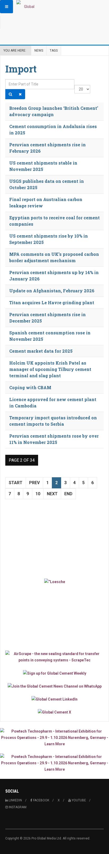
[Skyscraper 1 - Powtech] (54, 737)
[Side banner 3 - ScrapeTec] (54, 657)
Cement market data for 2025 (40, 351)
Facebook (40, 800)
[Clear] (20, 94)
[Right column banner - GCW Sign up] (54, 673)
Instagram (17, 807)
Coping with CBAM (30, 387)
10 (37, 493)
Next (52, 493)
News (38, 50)
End (68, 493)
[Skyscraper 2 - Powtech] (54, 763)
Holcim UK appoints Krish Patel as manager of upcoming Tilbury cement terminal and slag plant (50, 369)
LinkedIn (15, 800)
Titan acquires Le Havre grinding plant (51, 302)
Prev (34, 482)
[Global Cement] (27, 6)
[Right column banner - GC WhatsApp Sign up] (54, 686)
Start (15, 482)
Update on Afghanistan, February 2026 (51, 290)
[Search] (10, 94)
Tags (54, 50)
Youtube (78, 800)
